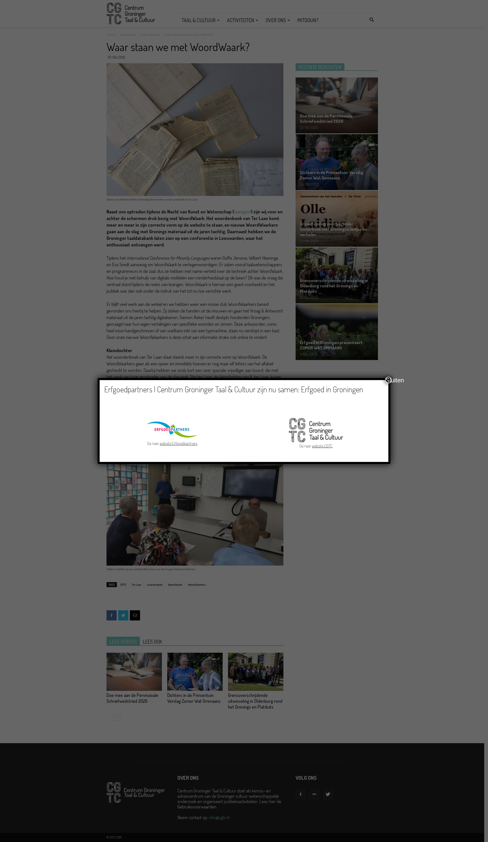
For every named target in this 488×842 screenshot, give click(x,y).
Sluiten (389, 380)
